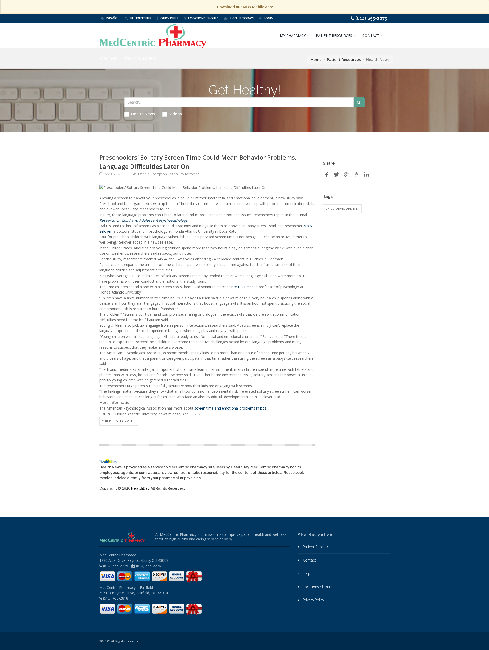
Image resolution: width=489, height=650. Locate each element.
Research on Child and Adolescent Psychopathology (143, 220)
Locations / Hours (203, 18)
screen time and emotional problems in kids (230, 408)
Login (268, 18)
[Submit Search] (359, 102)
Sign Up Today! (241, 18)
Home (316, 59)
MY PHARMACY (293, 35)
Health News (143, 113)
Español (112, 18)
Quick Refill (169, 18)
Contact (309, 560)
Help (306, 573)
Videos (175, 113)
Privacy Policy (313, 599)
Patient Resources (344, 59)
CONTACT (370, 35)
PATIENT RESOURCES (334, 35)
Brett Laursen (242, 286)
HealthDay (140, 488)
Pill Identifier (140, 18)
